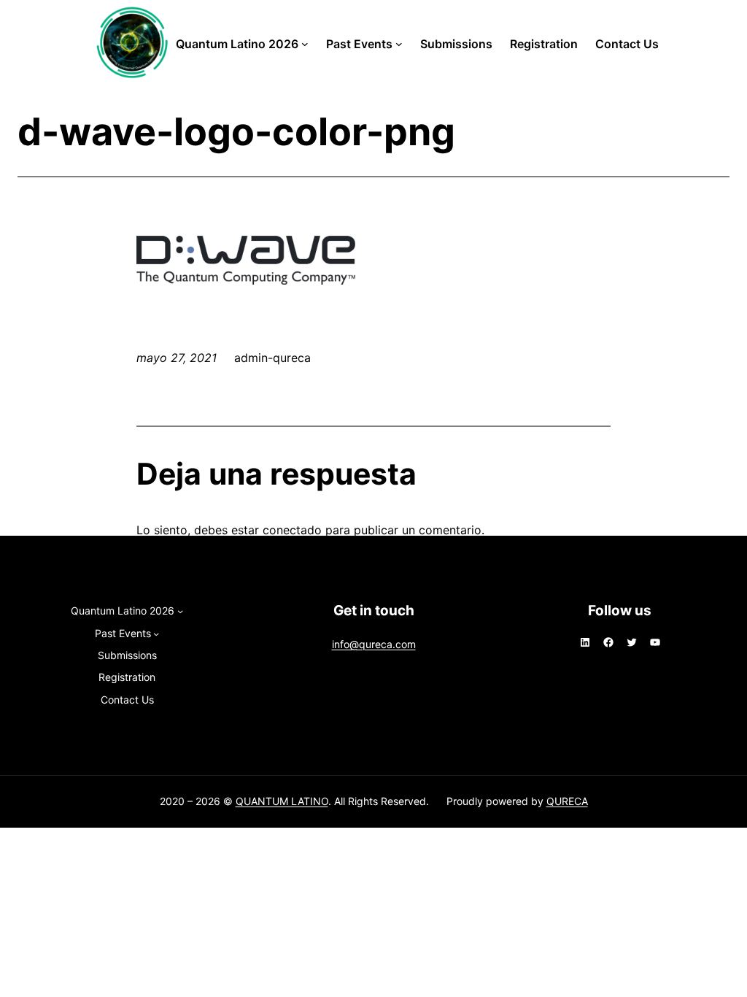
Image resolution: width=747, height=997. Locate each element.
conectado (292, 530)
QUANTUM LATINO (282, 801)
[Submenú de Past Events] (399, 43)
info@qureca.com (374, 644)
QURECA (567, 801)
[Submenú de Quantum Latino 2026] (305, 43)
